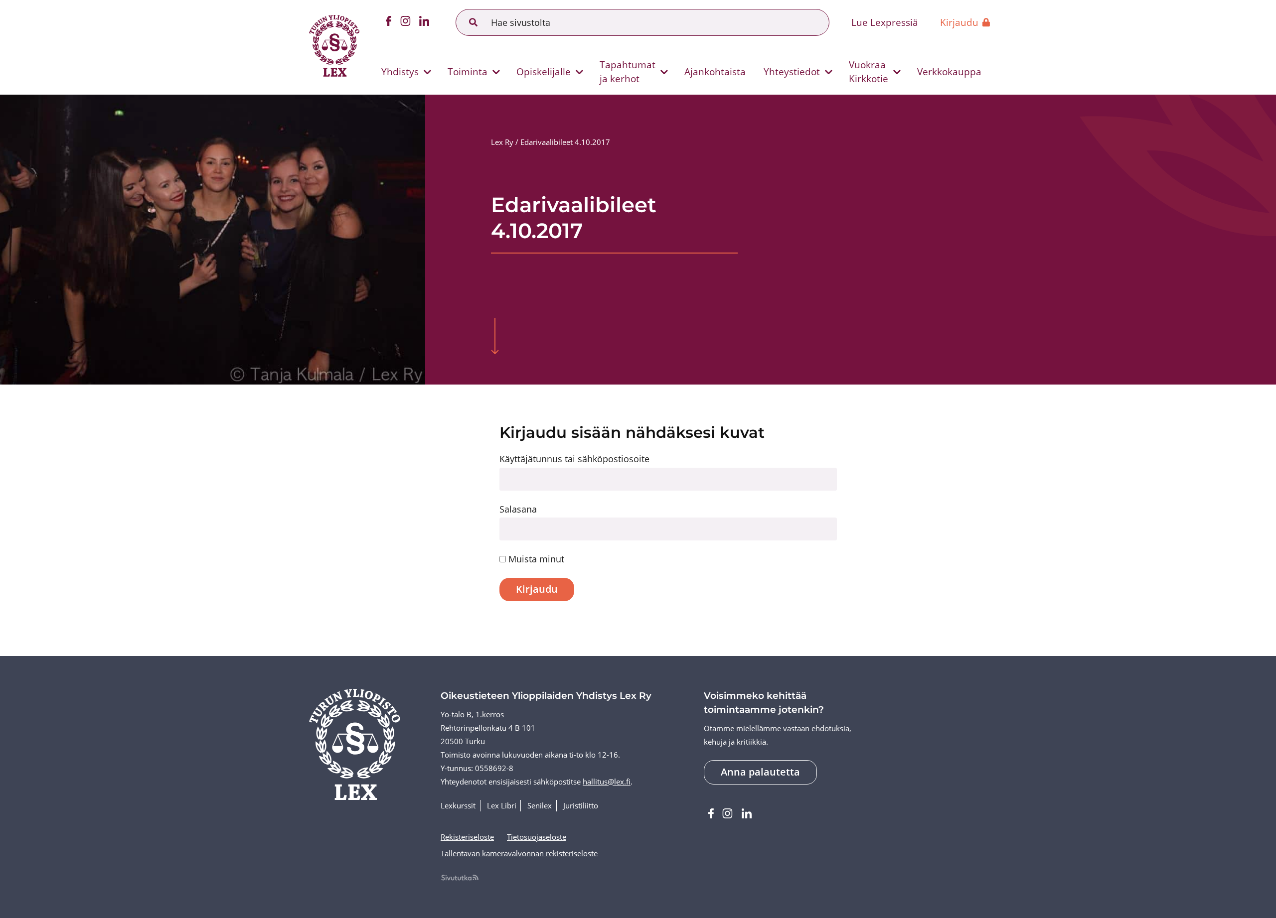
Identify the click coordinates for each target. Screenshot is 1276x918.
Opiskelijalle (543, 71)
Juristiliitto (580, 805)
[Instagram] (405, 22)
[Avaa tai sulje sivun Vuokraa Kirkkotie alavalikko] (896, 72)
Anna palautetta (760, 772)
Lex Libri (501, 805)
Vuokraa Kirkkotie (868, 71)
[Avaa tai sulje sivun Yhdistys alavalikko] (427, 72)
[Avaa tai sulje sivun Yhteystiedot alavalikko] (828, 72)
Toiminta (467, 71)
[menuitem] (402, 72)
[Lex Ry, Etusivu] (334, 47)
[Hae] (473, 22)
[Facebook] (388, 22)
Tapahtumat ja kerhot (627, 71)
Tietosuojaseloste (536, 837)
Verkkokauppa (949, 71)
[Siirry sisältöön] (495, 337)
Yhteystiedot (792, 71)
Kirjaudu (959, 22)
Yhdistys (400, 71)
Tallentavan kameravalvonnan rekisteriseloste (519, 853)
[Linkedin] (424, 22)
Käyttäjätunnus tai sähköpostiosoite (574, 459)
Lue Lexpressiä (884, 22)
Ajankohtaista (715, 71)
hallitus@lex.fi (607, 782)
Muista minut (535, 559)
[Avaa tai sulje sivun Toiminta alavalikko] (496, 72)
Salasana (518, 509)
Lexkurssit (458, 805)
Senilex (539, 805)
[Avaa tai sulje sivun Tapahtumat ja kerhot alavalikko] (664, 72)
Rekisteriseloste (467, 837)
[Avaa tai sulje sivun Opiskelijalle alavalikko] (579, 72)
